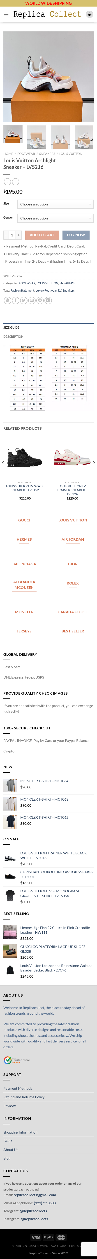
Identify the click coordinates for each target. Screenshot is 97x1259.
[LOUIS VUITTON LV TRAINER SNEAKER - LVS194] (72, 457)
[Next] (86, 77)
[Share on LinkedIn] (48, 300)
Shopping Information (20, 1132)
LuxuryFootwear (46, 290)
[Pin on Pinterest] (40, 300)
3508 (51, 1203)
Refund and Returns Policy (23, 1097)
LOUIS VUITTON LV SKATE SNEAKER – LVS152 (25, 488)
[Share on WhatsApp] (7, 300)
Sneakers (69, 290)
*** (45, 1203)
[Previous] (11, 77)
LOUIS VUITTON (70, 154)
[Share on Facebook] (15, 300)
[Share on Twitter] (24, 300)
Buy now (76, 235)
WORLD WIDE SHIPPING (48, 3)
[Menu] (6, 14)
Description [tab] (13, 336)
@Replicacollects (33, 1211)
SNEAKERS (47, 154)
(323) (38, 1203)
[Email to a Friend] (32, 300)
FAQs (7, 1141)
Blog (6, 1158)
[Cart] (89, 14)
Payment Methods (17, 1088)
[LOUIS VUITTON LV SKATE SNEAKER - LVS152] (24, 457)
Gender (8, 217)
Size (6, 203)
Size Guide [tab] (11, 327)
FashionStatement (22, 290)
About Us (10, 1149)
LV (59, 290)
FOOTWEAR (26, 154)
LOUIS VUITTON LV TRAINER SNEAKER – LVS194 (72, 490)
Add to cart (42, 235)
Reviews (9, 1105)
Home (8, 154)
